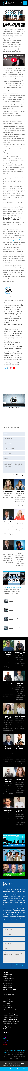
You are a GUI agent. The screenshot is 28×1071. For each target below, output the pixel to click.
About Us (17, 1070)
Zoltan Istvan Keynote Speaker (15, 600)
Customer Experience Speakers (10, 1023)
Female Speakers (7, 999)
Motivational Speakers (8, 978)
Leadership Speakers (8, 980)
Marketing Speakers (8, 998)
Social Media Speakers (8, 996)
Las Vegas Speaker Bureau (9, 989)
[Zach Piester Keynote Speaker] (6, 619)
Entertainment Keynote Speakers (11, 1021)
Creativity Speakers (7, 1007)
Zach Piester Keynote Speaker (15, 618)
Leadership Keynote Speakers (10, 1015)
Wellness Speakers (7, 985)
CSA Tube (11, 1070)
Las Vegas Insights (7, 1027)
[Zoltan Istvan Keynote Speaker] (6, 601)
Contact (24, 1070)
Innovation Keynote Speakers (10, 1019)
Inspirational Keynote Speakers (10, 1014)
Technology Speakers (8, 994)
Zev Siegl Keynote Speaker (13, 587)
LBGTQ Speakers (7, 1005)
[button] (25, 3)
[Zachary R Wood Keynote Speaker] (6, 628)
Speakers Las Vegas (15, 1065)
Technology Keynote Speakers (10, 1017)
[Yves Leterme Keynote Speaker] (6, 610)
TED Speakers (6, 1003)
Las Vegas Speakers (8, 1025)
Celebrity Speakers (7, 982)
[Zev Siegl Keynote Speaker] (14, 578)
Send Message (18, 475)
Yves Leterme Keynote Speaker (15, 609)
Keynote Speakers (7, 974)
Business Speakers (7, 976)
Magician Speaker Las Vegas (10, 1009)
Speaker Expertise (7, 987)
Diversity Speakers (7, 983)
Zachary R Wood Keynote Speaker (16, 627)
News (3, 1070)
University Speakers (8, 1001)
